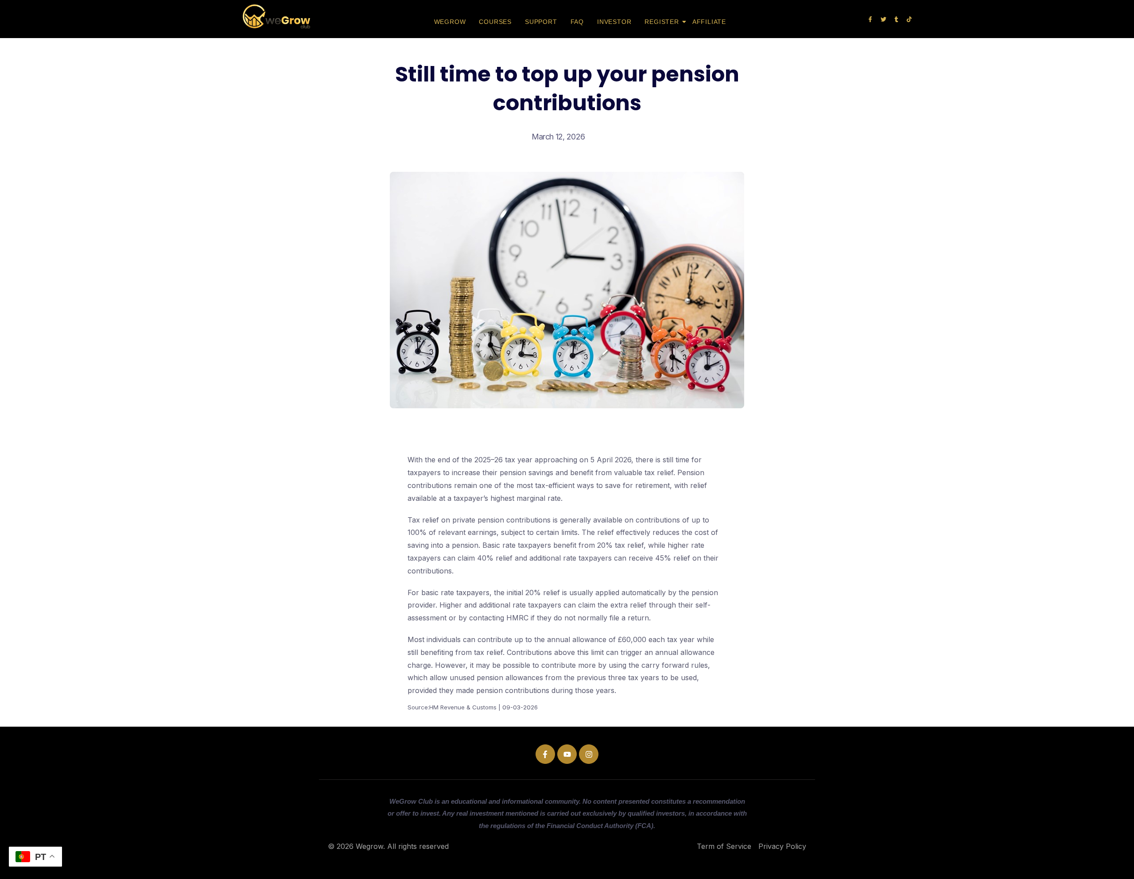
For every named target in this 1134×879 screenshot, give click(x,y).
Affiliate (709, 21)
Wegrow (450, 21)
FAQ (577, 21)
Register (662, 21)
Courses (495, 21)
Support (541, 21)
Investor (614, 21)
